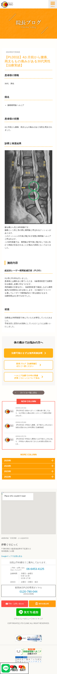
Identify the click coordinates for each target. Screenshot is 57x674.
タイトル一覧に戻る (28, 393)
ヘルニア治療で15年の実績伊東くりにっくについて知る (27, 376)
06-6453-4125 (35, 569)
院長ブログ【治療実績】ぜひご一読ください (27, 365)
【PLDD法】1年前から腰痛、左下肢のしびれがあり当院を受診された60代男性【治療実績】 (34, 426)
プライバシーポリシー (22, 619)
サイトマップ (37, 619)
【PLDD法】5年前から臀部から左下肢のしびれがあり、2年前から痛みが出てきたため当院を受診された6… (34, 441)
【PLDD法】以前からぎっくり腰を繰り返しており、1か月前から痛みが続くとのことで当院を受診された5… (33, 413)
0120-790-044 (28, 591)
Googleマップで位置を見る (11, 556)
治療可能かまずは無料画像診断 (27, 353)
